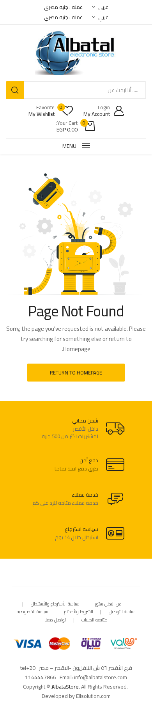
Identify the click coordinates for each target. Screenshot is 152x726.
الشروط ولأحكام (78, 612)
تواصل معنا (55, 620)
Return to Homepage (76, 372)
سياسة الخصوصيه (32, 612)
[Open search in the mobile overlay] (76, 90)
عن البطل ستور (108, 604)
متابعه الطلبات (94, 620)
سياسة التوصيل (122, 612)
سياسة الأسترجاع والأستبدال (55, 604)
